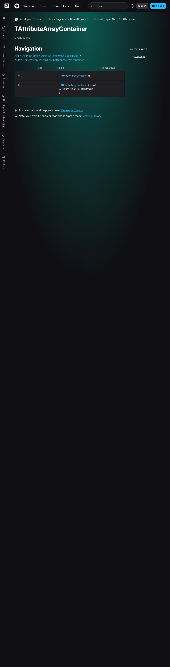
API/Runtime (30, 55)
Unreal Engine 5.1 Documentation (81, 19)
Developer (25, 19)
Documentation (39, 19)
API (16, 55)
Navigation (139, 57)
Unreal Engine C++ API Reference (106, 19)
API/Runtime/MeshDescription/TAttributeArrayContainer (49, 60)
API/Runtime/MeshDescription (60, 55)
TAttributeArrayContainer (73, 75)
